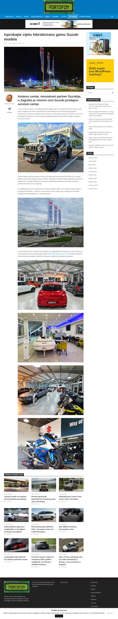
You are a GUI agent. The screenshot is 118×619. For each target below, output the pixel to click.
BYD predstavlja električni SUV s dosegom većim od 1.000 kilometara (42, 529)
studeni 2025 (93, 188)
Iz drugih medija (85, 16)
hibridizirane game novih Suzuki (58, 254)
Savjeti (26, 16)
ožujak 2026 (92, 175)
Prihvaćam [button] (59, 616)
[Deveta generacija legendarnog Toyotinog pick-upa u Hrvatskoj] (43, 485)
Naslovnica (9, 16)
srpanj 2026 (92, 161)
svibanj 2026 (93, 168)
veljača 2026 (93, 178)
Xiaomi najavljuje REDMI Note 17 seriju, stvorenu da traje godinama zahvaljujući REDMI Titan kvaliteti (101, 114)
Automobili (73, 16)
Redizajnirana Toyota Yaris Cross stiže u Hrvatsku (70, 498)
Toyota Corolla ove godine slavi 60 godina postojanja (15, 498)
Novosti (19, 16)
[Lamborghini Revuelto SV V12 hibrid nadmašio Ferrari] (16, 545)
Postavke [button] (110, 613)
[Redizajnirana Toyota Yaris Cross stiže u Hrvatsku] (71, 485)
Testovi (63, 16)
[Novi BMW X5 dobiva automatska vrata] (71, 515)
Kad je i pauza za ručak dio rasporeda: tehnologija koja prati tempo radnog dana (101, 140)
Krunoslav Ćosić (20, 43)
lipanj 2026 (92, 164)
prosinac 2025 (93, 185)
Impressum (64, 582)
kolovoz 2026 (93, 158)
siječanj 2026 (93, 182)
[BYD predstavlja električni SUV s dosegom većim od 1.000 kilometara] (43, 515)
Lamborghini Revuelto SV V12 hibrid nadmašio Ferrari (15, 558)
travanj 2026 (93, 171)
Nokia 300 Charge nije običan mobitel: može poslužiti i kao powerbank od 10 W (100, 121)
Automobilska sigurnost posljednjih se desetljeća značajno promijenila (14, 529)
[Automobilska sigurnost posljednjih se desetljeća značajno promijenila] (16, 515)
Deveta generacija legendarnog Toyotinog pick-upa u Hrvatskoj (43, 499)
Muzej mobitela (36, 16)
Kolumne (55, 16)
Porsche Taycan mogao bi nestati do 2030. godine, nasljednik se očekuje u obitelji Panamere (42, 560)
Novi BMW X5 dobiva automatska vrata (68, 528)
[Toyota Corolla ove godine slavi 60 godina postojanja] (16, 485)
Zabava (47, 16)
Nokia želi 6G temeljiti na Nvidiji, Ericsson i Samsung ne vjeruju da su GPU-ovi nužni (100, 106)
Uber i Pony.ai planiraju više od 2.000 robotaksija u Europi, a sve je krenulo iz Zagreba (70, 560)
